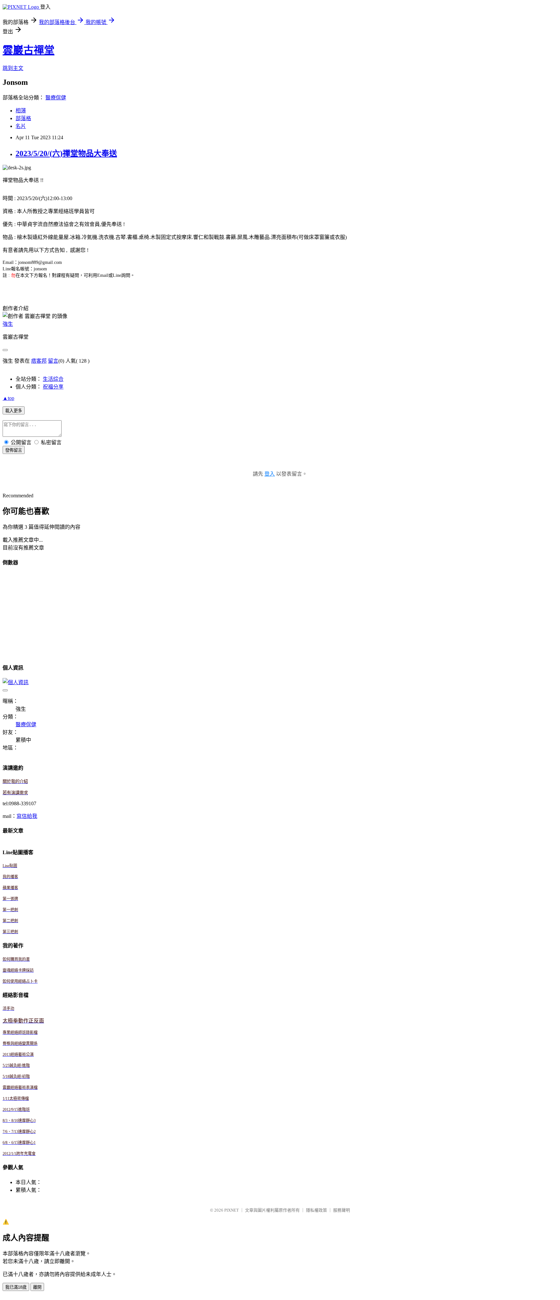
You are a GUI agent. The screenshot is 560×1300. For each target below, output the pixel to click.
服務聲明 (341, 1210)
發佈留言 (13, 450)
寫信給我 (27, 816)
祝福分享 (53, 387)
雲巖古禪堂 (28, 50)
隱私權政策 (316, 1210)
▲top (8, 398)
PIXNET (231, 1210)
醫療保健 (55, 97)
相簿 (21, 110)
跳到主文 (13, 68)
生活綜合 (53, 379)
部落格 (23, 118)
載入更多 (13, 410)
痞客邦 (39, 361)
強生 (8, 324)
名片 (21, 126)
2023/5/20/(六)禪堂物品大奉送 (66, 153)
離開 (37, 1287)
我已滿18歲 (16, 1287)
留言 (53, 361)
